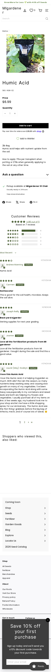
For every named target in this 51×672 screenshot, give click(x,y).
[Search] (47, 18)
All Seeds (6, 566)
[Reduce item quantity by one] (5, 113)
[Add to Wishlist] (7, 449)
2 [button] (24, 422)
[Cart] (40, 10)
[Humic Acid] (20, 465)
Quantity (7, 107)
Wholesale (7, 608)
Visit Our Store (9, 593)
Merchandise (8, 574)
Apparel (6, 578)
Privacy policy (8, 597)
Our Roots (7, 589)
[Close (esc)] (48, 620)
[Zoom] (40, 68)
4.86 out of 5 (33, 221)
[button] (13, 231)
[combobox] (25, 18)
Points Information (11, 605)
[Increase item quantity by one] (14, 113)
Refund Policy (8, 601)
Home (5, 31)
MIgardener (11, 10)
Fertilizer (6, 570)
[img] (6, 260)
